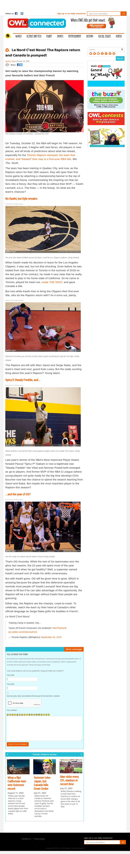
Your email (10, 684)
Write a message (74, 649)
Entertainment (74, 36)
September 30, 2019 (51, 637)
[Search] (122, 49)
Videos (119, 36)
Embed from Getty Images (14, 204)
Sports (60, 36)
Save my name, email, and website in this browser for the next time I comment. (33, 696)
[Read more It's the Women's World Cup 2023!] (71, 765)
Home (9, 36)
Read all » (120, 58)
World (18, 36)
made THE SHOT (52, 282)
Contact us (26, 839)
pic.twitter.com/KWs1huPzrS (23, 632)
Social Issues (104, 36)
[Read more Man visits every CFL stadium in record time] (44, 766)
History (89, 36)
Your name (10, 675)
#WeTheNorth (59, 628)
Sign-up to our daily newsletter (71, 13)
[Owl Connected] (35, 20)
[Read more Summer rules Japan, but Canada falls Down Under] (18, 766)
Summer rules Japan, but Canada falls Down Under (16, 782)
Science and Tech (34, 36)
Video (13, 61)
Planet (49, 36)
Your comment (12, 710)
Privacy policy (39, 839)
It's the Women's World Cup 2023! (70, 777)
